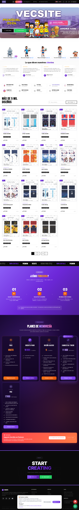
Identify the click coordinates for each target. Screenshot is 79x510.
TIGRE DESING (45, 133)
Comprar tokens (11, 426)
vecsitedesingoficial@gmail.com (70, 501)
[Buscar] (63, 2)
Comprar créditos (30, 378)
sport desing (45, 169)
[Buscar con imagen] (66, 2)
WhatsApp (21, 30)
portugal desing (45, 240)
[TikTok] (9, 498)
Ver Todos (70, 102)
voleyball (33, 493)
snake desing (45, 204)
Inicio (49, 492)
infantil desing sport (65, 169)
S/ (57, 1)
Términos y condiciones (68, 493)
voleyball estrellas (26, 204)
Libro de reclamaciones (68, 495)
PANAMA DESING (65, 133)
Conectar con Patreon (58, 437)
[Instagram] (6, 498)
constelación (64, 204)
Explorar (8, 30)
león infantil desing (7, 240)
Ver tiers (71, 437)
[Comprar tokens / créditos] (69, 2)
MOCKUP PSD (34, 492)
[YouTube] (12, 498)
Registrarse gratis (11, 378)
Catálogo (49, 493)
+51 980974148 (67, 502)
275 (43, 253)
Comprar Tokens (68, 378)
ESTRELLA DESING (7, 169)
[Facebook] (3, 498)
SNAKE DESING (7, 133)
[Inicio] (13, 2)
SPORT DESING (26, 133)
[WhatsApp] (75, 506)
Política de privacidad (68, 492)
